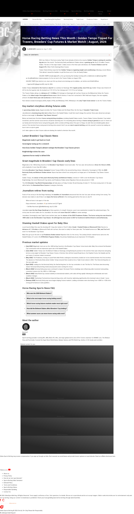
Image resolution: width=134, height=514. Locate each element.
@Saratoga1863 (101, 76)
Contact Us (7, 492)
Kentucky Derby (68, 19)
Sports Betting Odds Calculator (13, 480)
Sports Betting (76, 11)
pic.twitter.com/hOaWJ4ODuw (90, 81)
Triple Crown (79, 19)
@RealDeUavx (34, 78)
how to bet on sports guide (30, 127)
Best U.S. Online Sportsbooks (31, 24)
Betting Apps (64, 11)
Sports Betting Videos (10, 487)
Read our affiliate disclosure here (105, 456)
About (109, 11)
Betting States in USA (50, 11)
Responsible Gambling (10, 489)
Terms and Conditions (10, 485)
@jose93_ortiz (58, 76)
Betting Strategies (62, 362)
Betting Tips (60, 416)
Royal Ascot (104, 19)
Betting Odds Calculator (64, 380)
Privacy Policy (8, 476)
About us (6, 473)
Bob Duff (32, 49)
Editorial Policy (8, 483)
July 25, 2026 (53, 206)
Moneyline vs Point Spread (65, 452)
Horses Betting (36, 19)
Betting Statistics (62, 434)
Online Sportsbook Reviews (32, 11)
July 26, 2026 (49, 84)
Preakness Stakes (92, 19)
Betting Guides (89, 11)
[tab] (39, 293)
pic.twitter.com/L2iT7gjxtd (54, 203)
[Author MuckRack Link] (24, 335)
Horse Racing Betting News (53, 19)
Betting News (100, 13)
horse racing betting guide (46, 123)
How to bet (60, 398)
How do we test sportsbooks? (13, 478)
